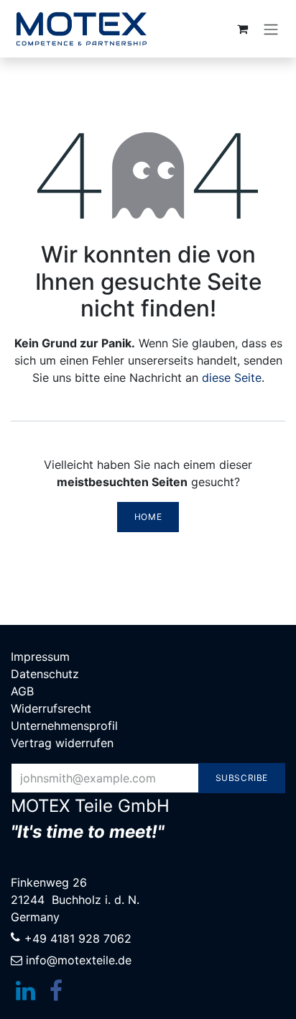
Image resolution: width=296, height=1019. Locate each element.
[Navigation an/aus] (270, 29)
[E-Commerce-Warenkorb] (242, 28)
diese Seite (232, 377)
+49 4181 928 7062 (77, 938)
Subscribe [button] (242, 777)
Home (148, 516)
